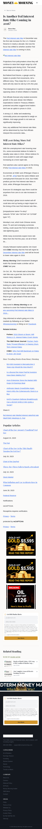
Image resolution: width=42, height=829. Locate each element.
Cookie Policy (7, 813)
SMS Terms (9, 631)
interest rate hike (9, 50)
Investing (6, 758)
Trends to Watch (8, 769)
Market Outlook (8, 761)
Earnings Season (8, 756)
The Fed (6, 443)
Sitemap (5, 818)
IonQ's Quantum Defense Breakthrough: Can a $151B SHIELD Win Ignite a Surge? (22, 402)
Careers (5, 780)
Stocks (5, 764)
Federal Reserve (9, 496)
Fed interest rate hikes (17, 168)
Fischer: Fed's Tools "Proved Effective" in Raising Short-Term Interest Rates (23, 344)
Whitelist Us (6, 807)
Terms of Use (7, 805)
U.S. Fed (21, 418)
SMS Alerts (6, 791)
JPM (14, 176)
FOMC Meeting (12, 418)
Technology (6, 767)
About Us (6, 777)
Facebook (32, 324)
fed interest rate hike (11, 415)
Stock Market (8, 477)
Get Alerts (21, 638)
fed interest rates (25, 415)
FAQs (5, 802)
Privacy (6, 516)
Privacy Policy (34, 630)
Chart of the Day (9, 462)
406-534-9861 (7, 745)
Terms (12, 516)
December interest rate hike (14, 253)
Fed (17, 462)
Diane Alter (15, 657)
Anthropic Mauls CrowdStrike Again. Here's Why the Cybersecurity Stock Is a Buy (22, 391)
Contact (5, 794)
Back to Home (11, 10)
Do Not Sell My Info (9, 816)
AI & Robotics (7, 753)
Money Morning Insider (10, 788)
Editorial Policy (7, 783)
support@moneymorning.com (23, 745)
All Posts (5, 786)
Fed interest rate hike (15, 38)
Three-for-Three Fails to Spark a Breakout (21, 467)
